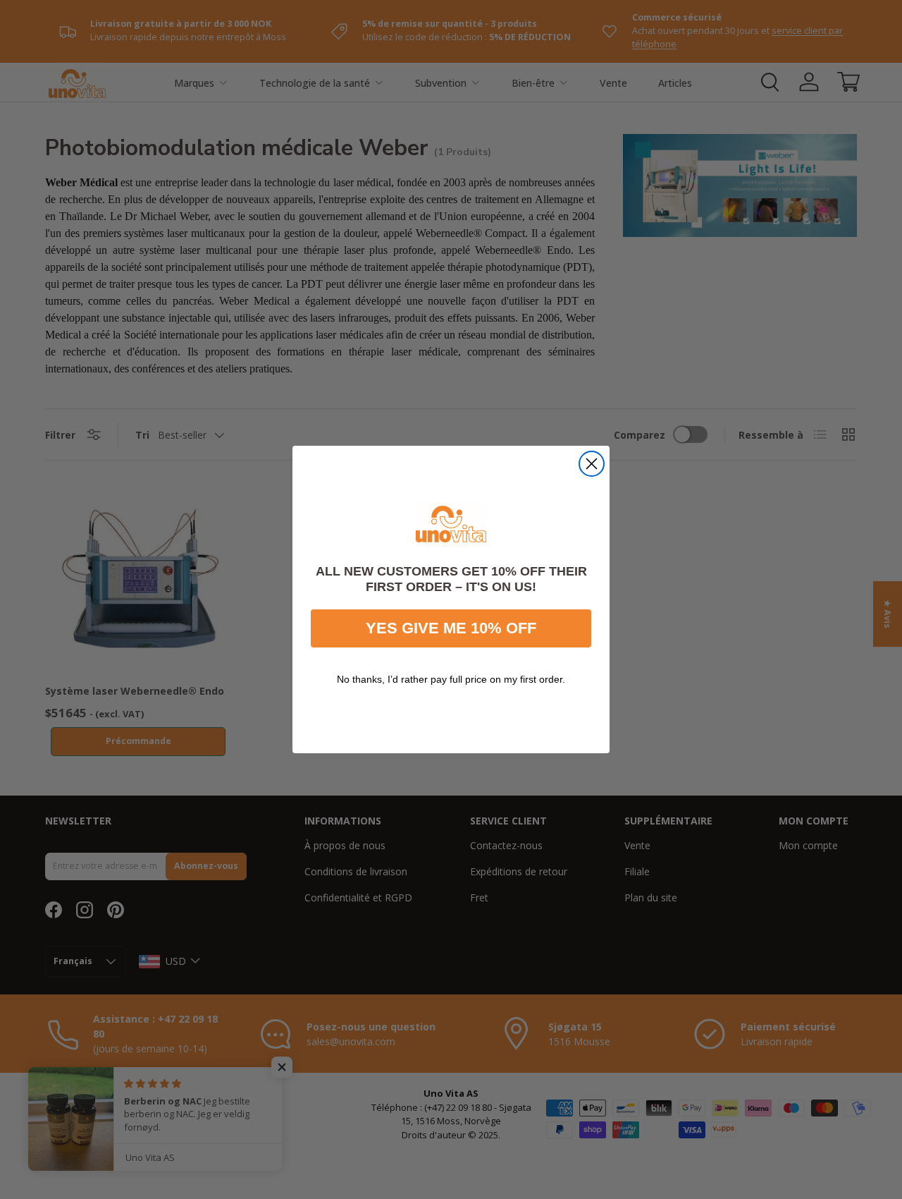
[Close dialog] (591, 463)
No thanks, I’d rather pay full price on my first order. (451, 679)
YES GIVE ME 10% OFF (451, 628)
